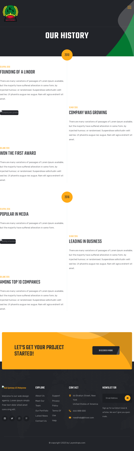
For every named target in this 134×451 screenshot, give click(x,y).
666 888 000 (79, 411)
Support (56, 396)
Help (54, 420)
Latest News (41, 416)
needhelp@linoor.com (83, 417)
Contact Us (41, 421)
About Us (39, 396)
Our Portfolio (41, 410)
